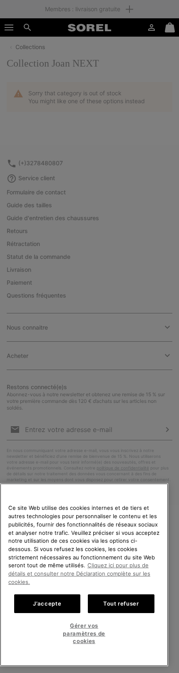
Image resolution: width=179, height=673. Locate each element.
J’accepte (47, 603)
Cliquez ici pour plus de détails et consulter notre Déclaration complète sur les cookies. (79, 573)
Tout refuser (121, 603)
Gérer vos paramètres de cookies (84, 633)
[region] (84, 574)
